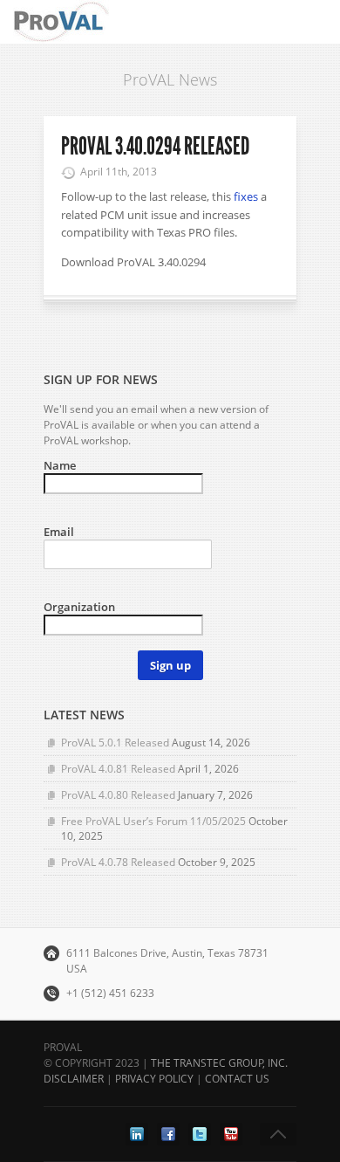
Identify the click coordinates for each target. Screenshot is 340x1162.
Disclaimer (74, 1078)
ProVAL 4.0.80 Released (118, 794)
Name (60, 465)
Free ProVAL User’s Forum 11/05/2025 (153, 821)
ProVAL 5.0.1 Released (115, 742)
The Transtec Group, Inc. (219, 1062)
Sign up (170, 665)
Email (59, 532)
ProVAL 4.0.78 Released (118, 862)
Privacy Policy (154, 1078)
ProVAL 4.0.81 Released (118, 768)
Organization (79, 607)
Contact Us (237, 1078)
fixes (246, 196)
